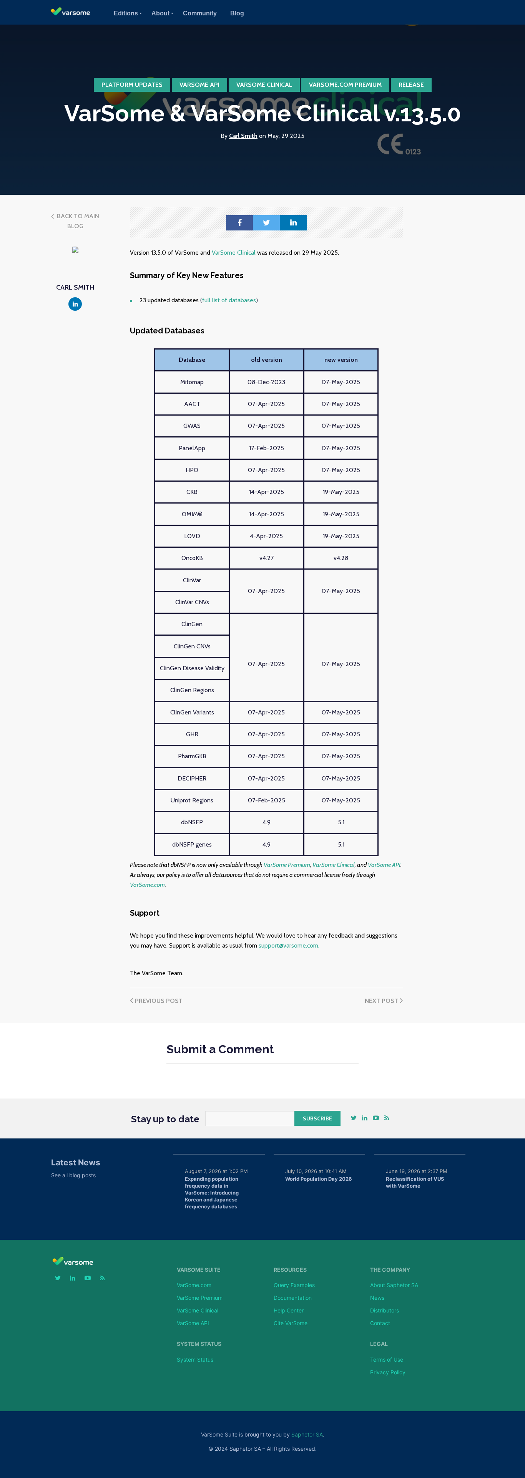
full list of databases (229, 300)
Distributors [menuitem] (384, 1310)
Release (411, 84)
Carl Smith (243, 135)
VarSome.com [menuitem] (194, 1285)
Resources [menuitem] (290, 1270)
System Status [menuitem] (199, 1343)
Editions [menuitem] (126, 13)
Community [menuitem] (200, 13)
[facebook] (239, 222)
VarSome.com (147, 884)
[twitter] (266, 222)
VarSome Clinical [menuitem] (197, 1310)
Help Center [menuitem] (289, 1310)
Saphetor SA (307, 1434)
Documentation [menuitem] (293, 1297)
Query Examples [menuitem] (294, 1285)
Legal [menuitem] (379, 1343)
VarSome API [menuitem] (193, 1323)
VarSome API (199, 84)
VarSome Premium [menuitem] (200, 1297)
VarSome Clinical (264, 84)
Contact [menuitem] (380, 1323)
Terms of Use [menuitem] (386, 1359)
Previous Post (158, 1000)
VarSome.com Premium (345, 84)
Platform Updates (132, 84)
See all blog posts (73, 1175)
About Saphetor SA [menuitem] (394, 1285)
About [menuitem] (160, 13)
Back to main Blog (77, 221)
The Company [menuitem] (390, 1270)
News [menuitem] (377, 1297)
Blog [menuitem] (237, 13)
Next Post (382, 1000)
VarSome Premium (287, 864)
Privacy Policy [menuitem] (387, 1372)
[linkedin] (293, 222)
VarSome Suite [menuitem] (199, 1270)
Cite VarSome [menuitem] (290, 1323)
